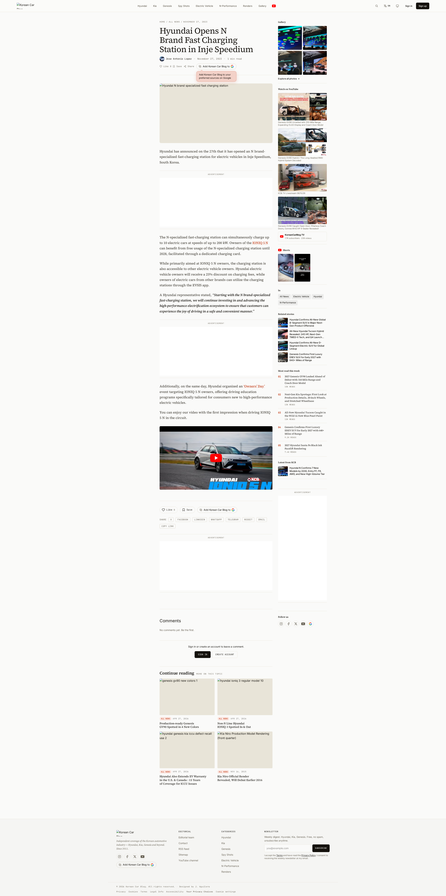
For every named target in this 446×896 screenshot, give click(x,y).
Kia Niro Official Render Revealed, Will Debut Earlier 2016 (239, 778)
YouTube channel (188, 860)
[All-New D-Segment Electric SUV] (315, 38)
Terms (279, 855)
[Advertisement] (216, 202)
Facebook (183, 519)
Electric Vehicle (204, 6)
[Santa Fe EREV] (315, 63)
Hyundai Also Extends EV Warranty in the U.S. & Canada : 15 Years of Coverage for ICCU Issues (183, 780)
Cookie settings (226, 891)
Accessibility (175, 891)
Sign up (423, 6)
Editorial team (186, 837)
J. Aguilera (202, 886)
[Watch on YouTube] (274, 6)
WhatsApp (216, 519)
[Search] (376, 5)
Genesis (167, 6)
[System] (397, 5)
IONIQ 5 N (260, 242)
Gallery (262, 6)
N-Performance (228, 6)
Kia (155, 6)
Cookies (133, 891)
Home (162, 22)
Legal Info (157, 891)
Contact (183, 843)
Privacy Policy (308, 855)
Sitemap (183, 854)
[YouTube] (303, 624)
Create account (224, 654)
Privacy (121, 891)
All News (174, 22)
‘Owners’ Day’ (254, 386)
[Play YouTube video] (216, 458)
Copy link (168, 526)
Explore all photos (289, 78)
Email (261, 519)
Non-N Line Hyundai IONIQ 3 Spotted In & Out (234, 725)
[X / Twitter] (296, 624)
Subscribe (321, 848)
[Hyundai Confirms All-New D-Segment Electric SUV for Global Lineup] (290, 38)
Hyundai (142, 6)
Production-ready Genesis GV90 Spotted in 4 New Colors (179, 725)
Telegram (233, 519)
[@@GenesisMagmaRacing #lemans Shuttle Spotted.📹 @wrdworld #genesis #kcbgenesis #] (302, 268)
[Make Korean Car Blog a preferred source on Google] (310, 624)
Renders (247, 6)
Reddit (248, 519)
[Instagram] (281, 624)
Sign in (408, 6)
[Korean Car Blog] (28, 6)
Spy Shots (184, 6)
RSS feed (184, 848)
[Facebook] (288, 624)
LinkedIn (199, 519)
